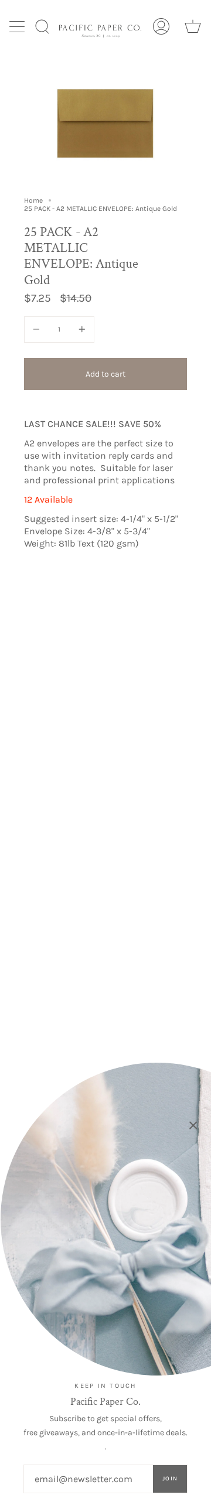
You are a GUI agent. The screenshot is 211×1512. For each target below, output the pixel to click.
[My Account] (161, 26)
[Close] (193, 1125)
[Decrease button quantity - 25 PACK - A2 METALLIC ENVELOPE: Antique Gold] (38, 329)
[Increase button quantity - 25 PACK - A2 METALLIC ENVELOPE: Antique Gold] (80, 329)
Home (33, 200)
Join (170, 1478)
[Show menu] (18, 26)
